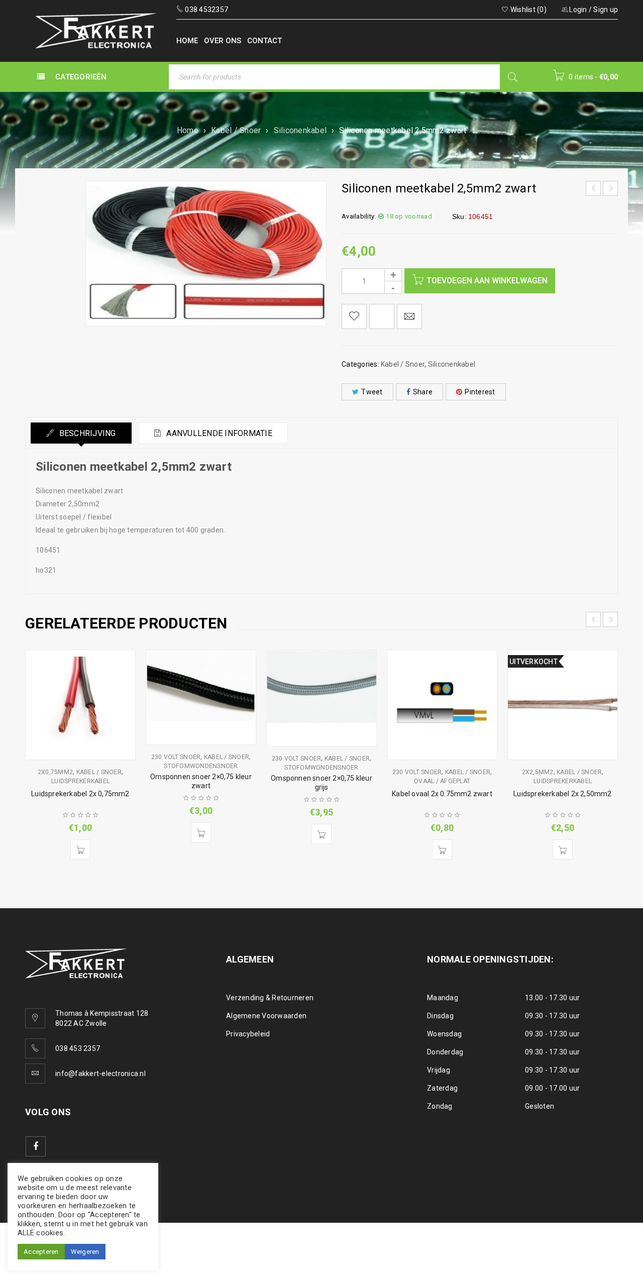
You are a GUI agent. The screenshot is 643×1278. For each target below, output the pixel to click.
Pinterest (480, 392)
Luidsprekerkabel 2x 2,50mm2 (562, 794)
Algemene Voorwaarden (266, 1016)
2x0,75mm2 (55, 772)
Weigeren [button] (85, 1251)
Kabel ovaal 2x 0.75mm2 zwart (442, 794)
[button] (80, 849)
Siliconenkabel (300, 130)
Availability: (359, 216)
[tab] (81, 433)
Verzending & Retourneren (269, 998)
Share (423, 392)
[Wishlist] (354, 316)
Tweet (371, 392)
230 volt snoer (176, 757)
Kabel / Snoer (236, 130)
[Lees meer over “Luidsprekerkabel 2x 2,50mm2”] (563, 849)
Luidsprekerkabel (80, 781)
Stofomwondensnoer (201, 766)
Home (187, 130)
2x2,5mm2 (538, 772)
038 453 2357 (77, 1048)
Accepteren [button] (41, 1251)
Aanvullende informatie (218, 433)
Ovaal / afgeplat (442, 781)
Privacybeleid (248, 1034)
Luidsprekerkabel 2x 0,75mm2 (80, 794)
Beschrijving (86, 433)
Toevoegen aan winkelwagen (487, 280)
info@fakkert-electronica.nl (100, 1074)
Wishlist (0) (528, 10)
